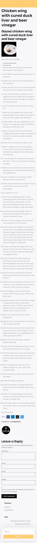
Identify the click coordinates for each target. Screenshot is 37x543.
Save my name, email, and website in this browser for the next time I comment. (18, 491)
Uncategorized (16, 421)
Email (3, 471)
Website (3, 479)
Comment (4, 451)
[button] (3, 4)
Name (3, 463)
